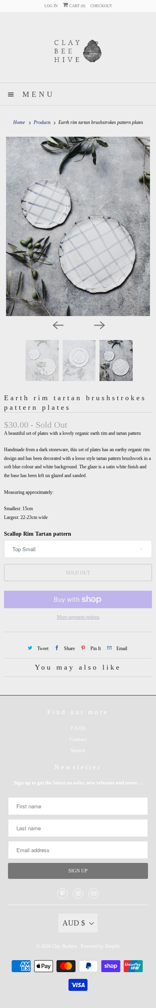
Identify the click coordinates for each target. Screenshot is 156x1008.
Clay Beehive (65, 946)
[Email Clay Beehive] (93, 893)
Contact (78, 739)
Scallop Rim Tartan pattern (37, 534)
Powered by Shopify (100, 946)
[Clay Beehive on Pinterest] (62, 893)
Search (78, 750)
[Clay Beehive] (78, 50)
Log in (51, 6)
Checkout (101, 6)
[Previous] (57, 325)
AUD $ (73, 923)
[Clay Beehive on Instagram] (78, 893)
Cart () (76, 6)
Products (43, 122)
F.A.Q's (78, 728)
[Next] (99, 325)
